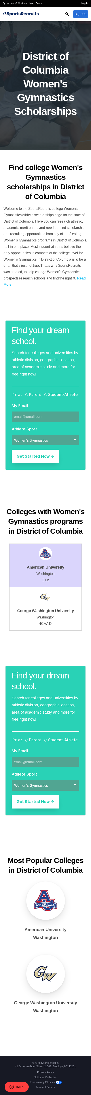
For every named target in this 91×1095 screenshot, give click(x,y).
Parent (35, 394)
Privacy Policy (45, 1072)
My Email (20, 405)
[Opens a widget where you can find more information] (16, 1087)
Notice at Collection (45, 1077)
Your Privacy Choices (42, 1082)
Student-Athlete (62, 394)
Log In (84, 3)
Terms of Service (45, 1087)
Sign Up (81, 14)
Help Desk (35, 3)
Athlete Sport (24, 429)
